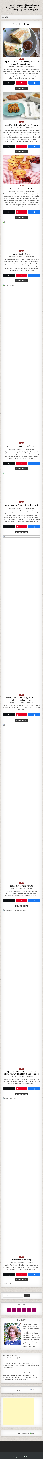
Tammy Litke (11, 66)
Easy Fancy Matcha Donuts (21, 886)
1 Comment (29, 888)
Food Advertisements (22, 1391)
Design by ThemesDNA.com (21, 1457)
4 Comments (29, 1076)
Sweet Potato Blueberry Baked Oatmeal (21, 125)
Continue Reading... (22, 88)
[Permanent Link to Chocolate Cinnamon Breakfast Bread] (21, 362)
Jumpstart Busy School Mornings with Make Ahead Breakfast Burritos (21, 62)
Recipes (21, 58)
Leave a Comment (29, 66)
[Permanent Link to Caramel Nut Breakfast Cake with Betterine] (21, 486)
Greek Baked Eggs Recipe (21, 1259)
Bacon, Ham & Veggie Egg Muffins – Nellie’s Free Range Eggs (21, 698)
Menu (6, 17)
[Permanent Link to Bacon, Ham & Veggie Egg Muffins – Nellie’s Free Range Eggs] (21, 614)
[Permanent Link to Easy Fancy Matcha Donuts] (21, 802)
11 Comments (29, 1262)
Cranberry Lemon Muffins (21, 188)
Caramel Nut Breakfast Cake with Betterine (21, 505)
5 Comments (29, 702)
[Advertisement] (18, 1411)
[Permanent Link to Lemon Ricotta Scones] (21, 235)
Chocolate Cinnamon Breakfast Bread (21, 446)
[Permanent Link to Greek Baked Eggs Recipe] (21, 1176)
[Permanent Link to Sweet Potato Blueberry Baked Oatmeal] (21, 106)
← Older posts (7, 1284)
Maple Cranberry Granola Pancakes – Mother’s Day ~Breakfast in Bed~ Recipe (21, 1072)
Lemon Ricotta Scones (21, 254)
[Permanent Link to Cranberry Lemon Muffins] (21, 169)
